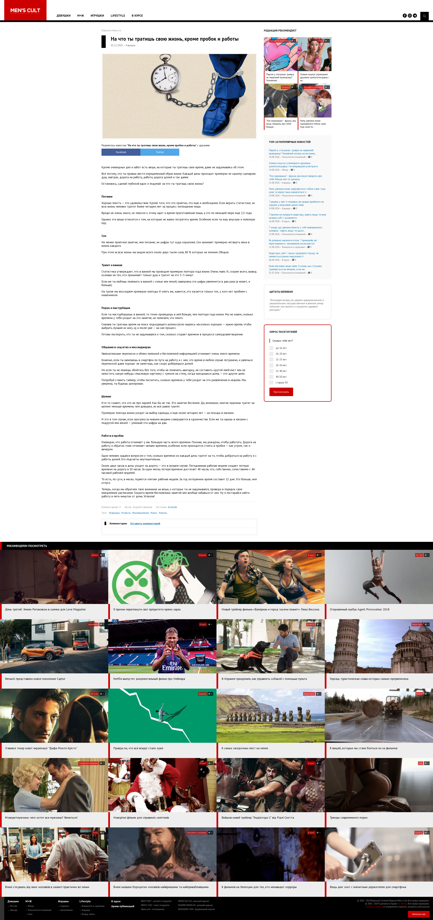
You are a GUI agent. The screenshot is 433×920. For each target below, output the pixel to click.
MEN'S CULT (155, 905)
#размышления (140, 512)
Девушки (64, 15)
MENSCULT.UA (193, 901)
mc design (402, 903)
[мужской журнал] (25, 11)
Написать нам (418, 914)
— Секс (29, 914)
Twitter (160, 152)
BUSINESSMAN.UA (195, 905)
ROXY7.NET (156, 901)
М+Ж (80, 15)
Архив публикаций (122, 906)
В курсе (137, 15)
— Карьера (84, 910)
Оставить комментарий (145, 523)
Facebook (121, 152)
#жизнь (163, 512)
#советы (126, 512)
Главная (105, 30)
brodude (172, 507)
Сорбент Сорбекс (374, 906)
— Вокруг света (87, 914)
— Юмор (30, 906)
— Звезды (13, 910)
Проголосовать (281, 391)
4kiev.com (152, 909)
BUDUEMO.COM (196, 909)
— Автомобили (65, 910)
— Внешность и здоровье (92, 906)
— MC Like (12, 906)
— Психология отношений (38, 910)
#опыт (154, 512)
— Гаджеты (63, 906)
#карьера (114, 512)
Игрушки (97, 15)
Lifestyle (118, 15)
